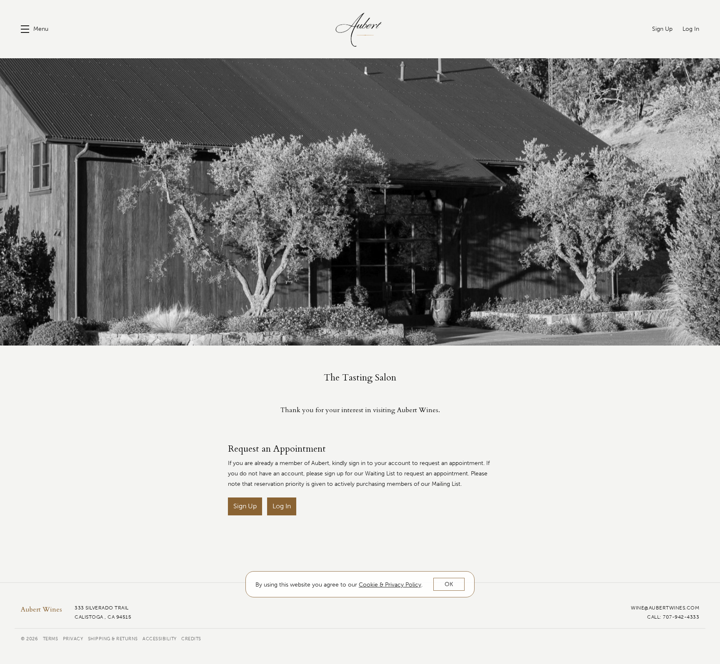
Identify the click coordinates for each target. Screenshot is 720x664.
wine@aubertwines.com (665, 608)
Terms (51, 639)
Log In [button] (281, 506)
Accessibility (160, 639)
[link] (390, 584)
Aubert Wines (360, 29)
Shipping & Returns (114, 639)
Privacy (74, 639)
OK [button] (449, 584)
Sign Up (245, 506)
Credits (191, 639)
